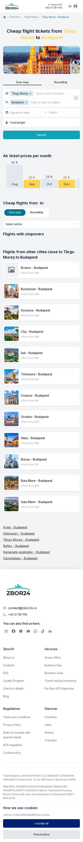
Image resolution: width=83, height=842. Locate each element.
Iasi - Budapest (31, 353)
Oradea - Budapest (35, 417)
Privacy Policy (12, 724)
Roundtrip (60, 82)
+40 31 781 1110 (53, 6)
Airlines (49, 732)
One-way (22, 82)
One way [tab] (15, 212)
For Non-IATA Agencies (59, 688)
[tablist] (26, 212)
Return (53, 112)
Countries (51, 717)
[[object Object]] (6, 631)
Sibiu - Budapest (33, 438)
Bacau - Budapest (34, 459)
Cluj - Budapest (32, 332)
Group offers (53, 657)
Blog (6, 696)
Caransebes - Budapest (20, 558)
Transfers (51, 740)
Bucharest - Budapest (36, 289)
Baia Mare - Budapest (36, 481)
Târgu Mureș (31, 16)
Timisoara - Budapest (36, 374)
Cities (48, 724)
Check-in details (13, 688)
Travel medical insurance (60, 680)
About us (8, 657)
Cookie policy (12, 752)
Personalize (42, 834)
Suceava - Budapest (35, 310)
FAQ (5, 673)
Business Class (54, 673)
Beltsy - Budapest (16, 546)
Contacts (8, 665)
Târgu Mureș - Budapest (21, 540)
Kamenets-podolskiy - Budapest (26, 552)
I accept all (41, 823)
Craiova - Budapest (35, 395)
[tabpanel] (41, 228)
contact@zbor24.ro (22, 608)
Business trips (53, 665)
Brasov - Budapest (34, 268)
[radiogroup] (41, 82)
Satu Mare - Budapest (36, 502)
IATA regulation (12, 745)
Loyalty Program (13, 680)
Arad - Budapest (15, 527)
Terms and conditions (16, 717)
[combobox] (41, 224)
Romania (15, 16)
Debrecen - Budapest (19, 533)
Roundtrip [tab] (36, 212)
